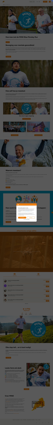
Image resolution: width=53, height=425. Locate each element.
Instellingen (30, 217)
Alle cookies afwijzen (26, 219)
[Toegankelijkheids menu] (52, 0)
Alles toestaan (22, 217)
